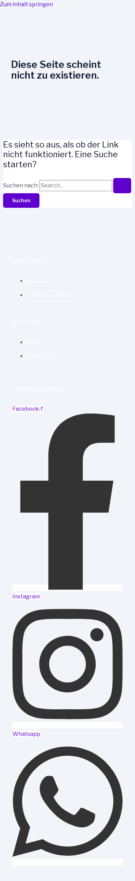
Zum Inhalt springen (26, 4)
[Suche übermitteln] (122, 185)
